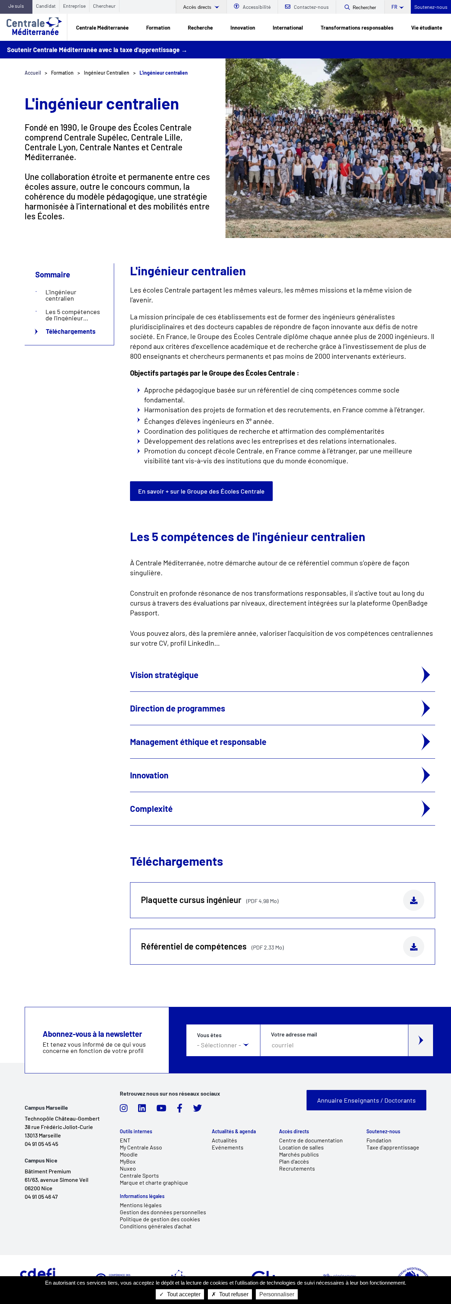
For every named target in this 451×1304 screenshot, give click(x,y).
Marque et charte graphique (154, 1182)
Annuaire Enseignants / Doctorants (366, 1100)
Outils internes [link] (136, 1131)
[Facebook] (180, 1110)
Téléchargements (70, 331)
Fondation (378, 1140)
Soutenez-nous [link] (383, 1131)
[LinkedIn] (142, 1110)
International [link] (288, 27)
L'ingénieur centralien (60, 295)
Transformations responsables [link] (357, 27)
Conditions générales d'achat (156, 1226)
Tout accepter (183, 1294)
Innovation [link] (242, 27)
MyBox (128, 1161)
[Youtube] (161, 1110)
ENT (125, 1140)
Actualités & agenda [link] (234, 1131)
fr (394, 7)
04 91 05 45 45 (41, 1143)
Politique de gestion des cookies (160, 1219)
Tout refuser (233, 1294)
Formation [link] (158, 27)
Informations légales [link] (142, 1196)
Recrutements (297, 1168)
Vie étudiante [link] (426, 27)
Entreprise (74, 6)
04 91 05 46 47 (41, 1196)
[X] (197, 1110)
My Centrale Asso (141, 1147)
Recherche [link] (200, 27)
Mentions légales (141, 1205)
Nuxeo (128, 1168)
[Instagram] (124, 1110)
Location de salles (301, 1147)
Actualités (224, 1140)
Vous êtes (209, 1035)
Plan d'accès (294, 1161)
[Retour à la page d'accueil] (33, 27)
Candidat (46, 6)
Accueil (33, 73)
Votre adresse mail (294, 1034)
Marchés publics (299, 1154)
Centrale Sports (139, 1175)
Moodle (129, 1154)
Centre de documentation (311, 1140)
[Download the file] (413, 900)
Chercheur (104, 6)
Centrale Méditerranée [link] (102, 27)
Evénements (227, 1147)
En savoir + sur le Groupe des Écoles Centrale (201, 491)
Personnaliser (276, 1294)
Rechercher (364, 7)
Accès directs (198, 7)
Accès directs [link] (294, 1131)
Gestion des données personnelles (163, 1212)
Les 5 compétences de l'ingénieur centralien (72, 314)
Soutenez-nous (430, 7)
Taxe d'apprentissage (392, 1147)
